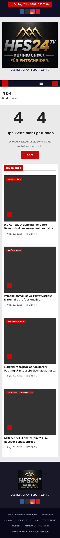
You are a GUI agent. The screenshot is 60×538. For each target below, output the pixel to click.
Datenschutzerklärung (26, 514)
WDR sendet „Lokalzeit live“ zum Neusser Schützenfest (26, 439)
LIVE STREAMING (48, 520)
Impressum (9, 520)
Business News (14, 179)
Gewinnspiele (47, 514)
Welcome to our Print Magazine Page (30, 531)
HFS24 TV (31, 233)
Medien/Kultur (26, 393)
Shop (46, 525)
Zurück (30, 154)
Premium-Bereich (33, 525)
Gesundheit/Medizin (16, 321)
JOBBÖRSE (23, 520)
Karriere (34, 520)
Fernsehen (12, 393)
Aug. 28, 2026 (15, 233)
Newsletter (16, 525)
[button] (47, 83)
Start (5, 98)
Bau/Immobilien (14, 250)
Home (10, 514)
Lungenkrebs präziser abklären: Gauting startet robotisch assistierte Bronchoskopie (29, 370)
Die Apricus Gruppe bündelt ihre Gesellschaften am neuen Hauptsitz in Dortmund (28, 228)
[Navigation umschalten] (41, 83)
